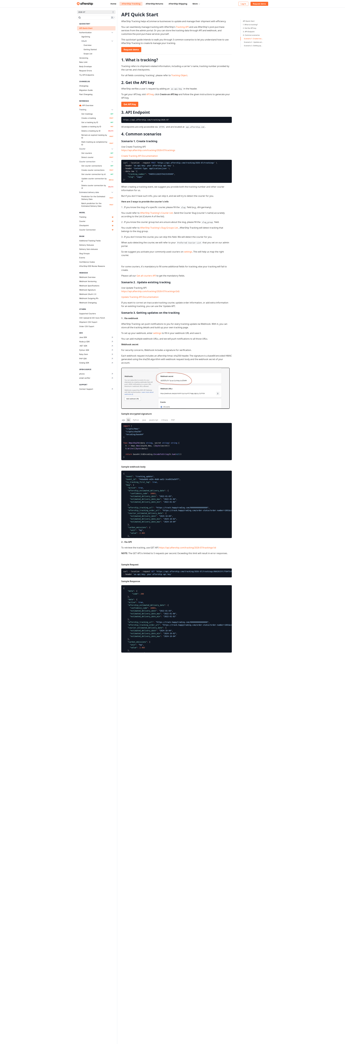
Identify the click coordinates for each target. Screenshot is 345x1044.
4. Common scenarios (251, 35)
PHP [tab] (173, 420)
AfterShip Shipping (178, 3)
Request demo (131, 49)
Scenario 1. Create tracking (254, 39)
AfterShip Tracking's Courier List (156, 212)
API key (150, 94)
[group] (176, 120)
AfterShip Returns (154, 3)
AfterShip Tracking (131, 3)
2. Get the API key (249, 28)
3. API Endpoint (248, 32)
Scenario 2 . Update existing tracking (254, 42)
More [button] (195, 3)
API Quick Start (248, 21)
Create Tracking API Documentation (139, 155)
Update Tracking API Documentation (140, 296)
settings (188, 251)
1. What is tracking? (250, 25)
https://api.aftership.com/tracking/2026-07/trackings (148, 150)
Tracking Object (179, 75)
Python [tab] (136, 420)
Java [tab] (144, 420)
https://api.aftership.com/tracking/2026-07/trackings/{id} (150, 291)
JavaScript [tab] (153, 420)
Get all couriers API (146, 275)
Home (113, 3)
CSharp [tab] (164, 420)
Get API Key (130, 104)
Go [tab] (128, 420)
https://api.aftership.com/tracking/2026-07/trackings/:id (187, 547)
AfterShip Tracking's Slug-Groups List (159, 227)
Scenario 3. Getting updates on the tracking (254, 46)
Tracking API (182, 26)
